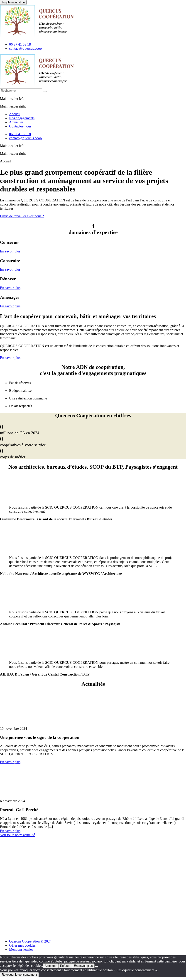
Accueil (14, 114)
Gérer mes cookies (22, 945)
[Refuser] (96, 966)
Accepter (50, 965)
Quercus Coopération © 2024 (30, 941)
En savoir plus (10, 251)
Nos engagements (21, 118)
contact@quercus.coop (25, 48)
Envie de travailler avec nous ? (22, 216)
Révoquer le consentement (19, 974)
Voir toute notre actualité (17, 835)
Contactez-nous (20, 126)
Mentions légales (21, 949)
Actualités (16, 122)
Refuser (65, 965)
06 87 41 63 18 (20, 44)
